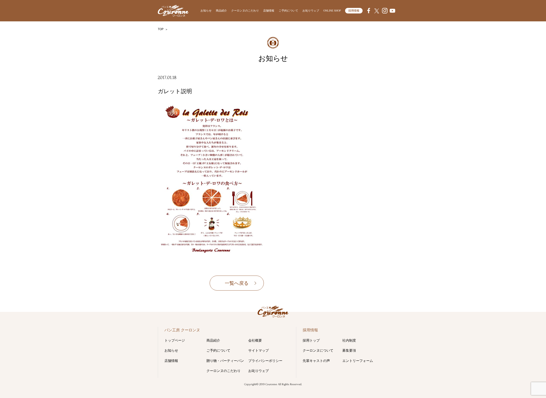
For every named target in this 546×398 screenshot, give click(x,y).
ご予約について (288, 10)
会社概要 (255, 340)
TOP (161, 29)
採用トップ (311, 340)
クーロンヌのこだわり (245, 10)
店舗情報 (268, 10)
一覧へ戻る (237, 283)
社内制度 (349, 340)
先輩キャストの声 (316, 361)
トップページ (174, 340)
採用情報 (353, 10)
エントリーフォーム (357, 361)
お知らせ (206, 10)
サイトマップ (258, 350)
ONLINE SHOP (332, 10)
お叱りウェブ (310, 10)
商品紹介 (221, 10)
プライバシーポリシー (265, 361)
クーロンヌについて (318, 350)
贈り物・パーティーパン (225, 361)
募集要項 (349, 350)
